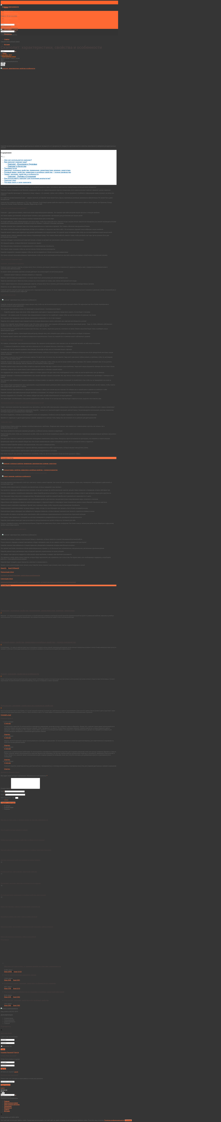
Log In (16, 1072)
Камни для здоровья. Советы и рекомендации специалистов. (20, 906)
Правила (7, 1023)
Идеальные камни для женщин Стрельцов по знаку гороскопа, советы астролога (27, 927)
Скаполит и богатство (17, 166)
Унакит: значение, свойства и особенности (21, 174)
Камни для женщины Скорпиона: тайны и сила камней (18, 937)
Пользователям (9, 1020)
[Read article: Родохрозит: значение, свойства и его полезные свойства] (58, 694)
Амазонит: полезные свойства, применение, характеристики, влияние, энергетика (37, 170)
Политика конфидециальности (114, 1120)
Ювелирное (8, 18)
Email (3, 794)
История (7, 44)
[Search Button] (15, 51)
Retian (4, 53)
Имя (2, 791)
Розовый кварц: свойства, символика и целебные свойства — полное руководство (37, 172)
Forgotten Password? (7, 1052)
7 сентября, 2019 (6, 55)
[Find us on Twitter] (1, 1030)
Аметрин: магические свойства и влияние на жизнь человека (20, 860)
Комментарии (8, 1018)
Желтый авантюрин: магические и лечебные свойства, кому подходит (23, 895)
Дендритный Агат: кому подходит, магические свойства (19, 871)
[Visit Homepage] (11, 7)
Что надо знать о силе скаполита (17, 182)
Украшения (8, 16)
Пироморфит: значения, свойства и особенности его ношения (21, 883)
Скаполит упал (10, 180)
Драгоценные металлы (12, 15)
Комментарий (6, 788)
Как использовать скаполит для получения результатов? (27, 178)
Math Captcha (5, 798)
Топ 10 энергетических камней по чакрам (14, 830)
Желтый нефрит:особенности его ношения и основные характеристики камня (26, 850)
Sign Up (16, 1052)
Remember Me (7, 1046)
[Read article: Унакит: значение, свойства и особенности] (58, 476)
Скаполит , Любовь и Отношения (22, 176)
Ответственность (9, 1021)
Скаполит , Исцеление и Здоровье (22, 164)
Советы (6, 39)
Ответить (7, 734)
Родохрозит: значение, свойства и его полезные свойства (27, 706)
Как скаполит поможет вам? (15, 162)
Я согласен (128, 1120)
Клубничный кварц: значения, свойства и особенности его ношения (22, 840)
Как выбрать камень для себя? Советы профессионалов (19, 916)
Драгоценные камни (11, 13)
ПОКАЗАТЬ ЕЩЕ (6, 715)
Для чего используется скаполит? (18, 160)
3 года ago (7, 723)
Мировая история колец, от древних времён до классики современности (24, 820)
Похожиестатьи (10, 168)
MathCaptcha (6, 799)
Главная (6, 12)
